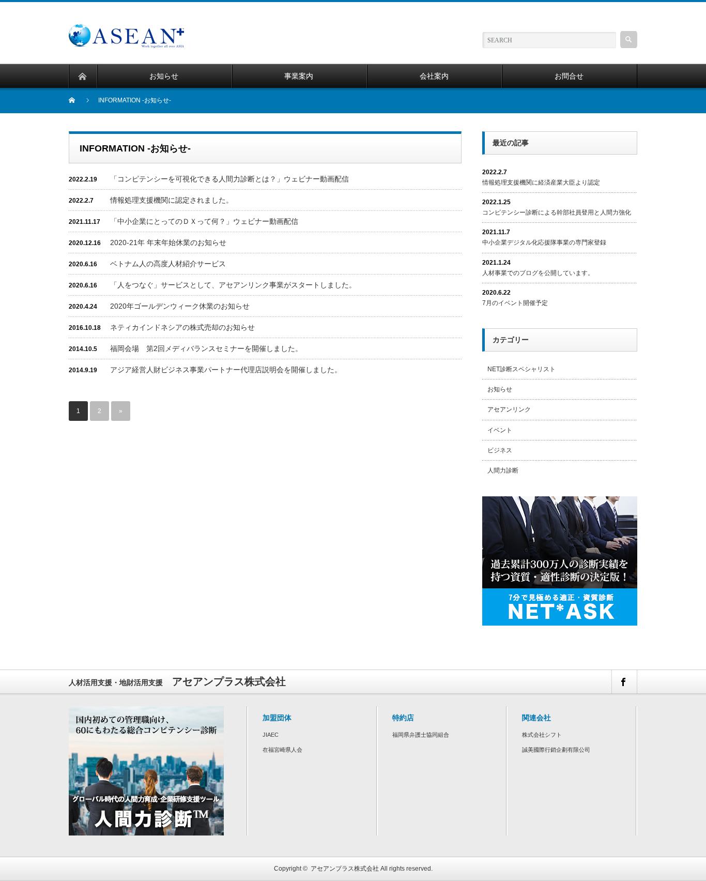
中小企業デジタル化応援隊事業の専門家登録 (544, 242)
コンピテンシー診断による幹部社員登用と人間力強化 (556, 212)
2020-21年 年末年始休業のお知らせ (168, 242)
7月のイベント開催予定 (515, 303)
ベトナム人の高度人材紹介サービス (168, 264)
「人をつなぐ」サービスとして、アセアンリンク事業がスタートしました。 (233, 285)
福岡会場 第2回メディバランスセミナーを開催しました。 (206, 348)
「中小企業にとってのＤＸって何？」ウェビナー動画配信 (204, 221)
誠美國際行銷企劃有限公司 (556, 750)
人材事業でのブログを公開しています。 (538, 273)
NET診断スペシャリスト (521, 369)
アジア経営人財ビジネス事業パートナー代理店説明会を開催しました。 (226, 370)
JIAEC (271, 735)
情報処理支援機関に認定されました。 (171, 200)
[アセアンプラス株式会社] (126, 29)
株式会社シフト (542, 735)
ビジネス (499, 450)
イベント (499, 430)
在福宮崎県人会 (282, 750)
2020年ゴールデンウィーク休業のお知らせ (180, 306)
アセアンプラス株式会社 (345, 868)
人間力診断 (502, 470)
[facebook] (623, 681)
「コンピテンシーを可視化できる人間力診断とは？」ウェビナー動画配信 (229, 179)
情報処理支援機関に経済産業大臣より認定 (541, 182)
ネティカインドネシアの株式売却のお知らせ (182, 327)
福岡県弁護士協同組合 (420, 735)
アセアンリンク (509, 409)
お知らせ (499, 389)
